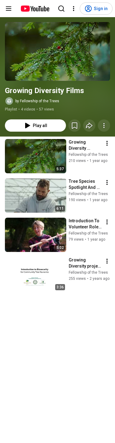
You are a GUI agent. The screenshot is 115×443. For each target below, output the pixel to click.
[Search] (61, 8)
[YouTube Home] (35, 8)
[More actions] (104, 125)
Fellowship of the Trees (88, 154)
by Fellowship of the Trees (37, 101)
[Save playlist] (74, 125)
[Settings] (73, 8)
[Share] (89, 125)
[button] (57, 51)
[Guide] (8, 8)
